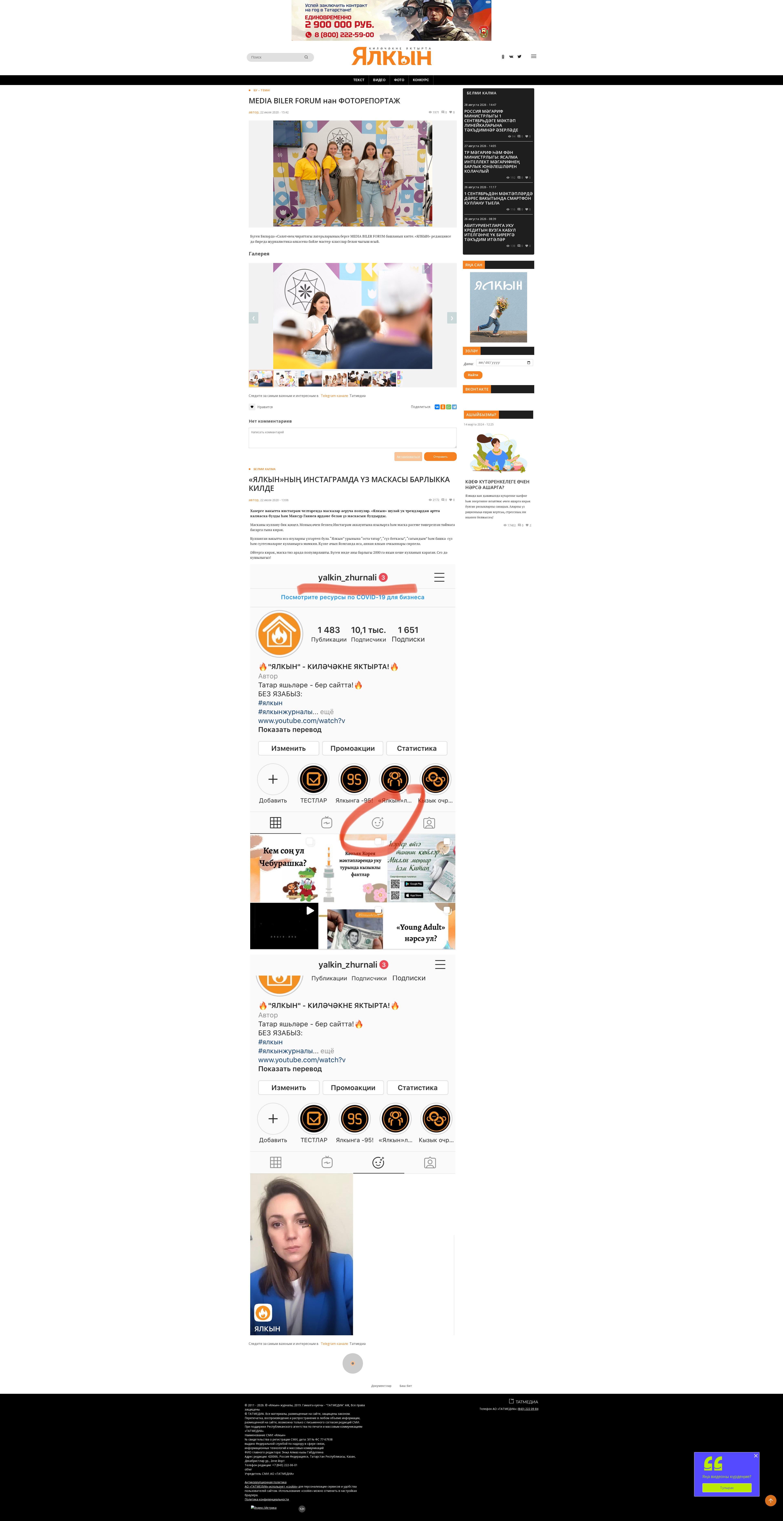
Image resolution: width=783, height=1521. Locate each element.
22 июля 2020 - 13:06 (274, 500)
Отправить (441, 456)
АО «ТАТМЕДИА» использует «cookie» (271, 1486)
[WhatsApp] (448, 406)
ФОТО (399, 80)
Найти (473, 375)
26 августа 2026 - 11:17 (480, 187)
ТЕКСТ (359, 80)
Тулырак (727, 1488)
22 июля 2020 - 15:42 (274, 112)
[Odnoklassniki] (502, 57)
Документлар (381, 1386)
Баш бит (406, 1386)
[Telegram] (454, 406)
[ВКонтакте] (437, 406)
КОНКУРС (421, 80)
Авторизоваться (408, 456)
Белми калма (264, 469)
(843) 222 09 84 (528, 1409)
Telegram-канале (334, 395)
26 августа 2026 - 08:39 (480, 219)
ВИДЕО (379, 80)
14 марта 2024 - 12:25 (479, 424)
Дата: (468, 364)
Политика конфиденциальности (267, 1499)
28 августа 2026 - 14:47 (480, 105)
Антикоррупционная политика (265, 1482)
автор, (254, 112)
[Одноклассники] (442, 406)
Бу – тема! (262, 90)
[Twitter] (518, 57)
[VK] (510, 57)
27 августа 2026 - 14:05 (480, 146)
